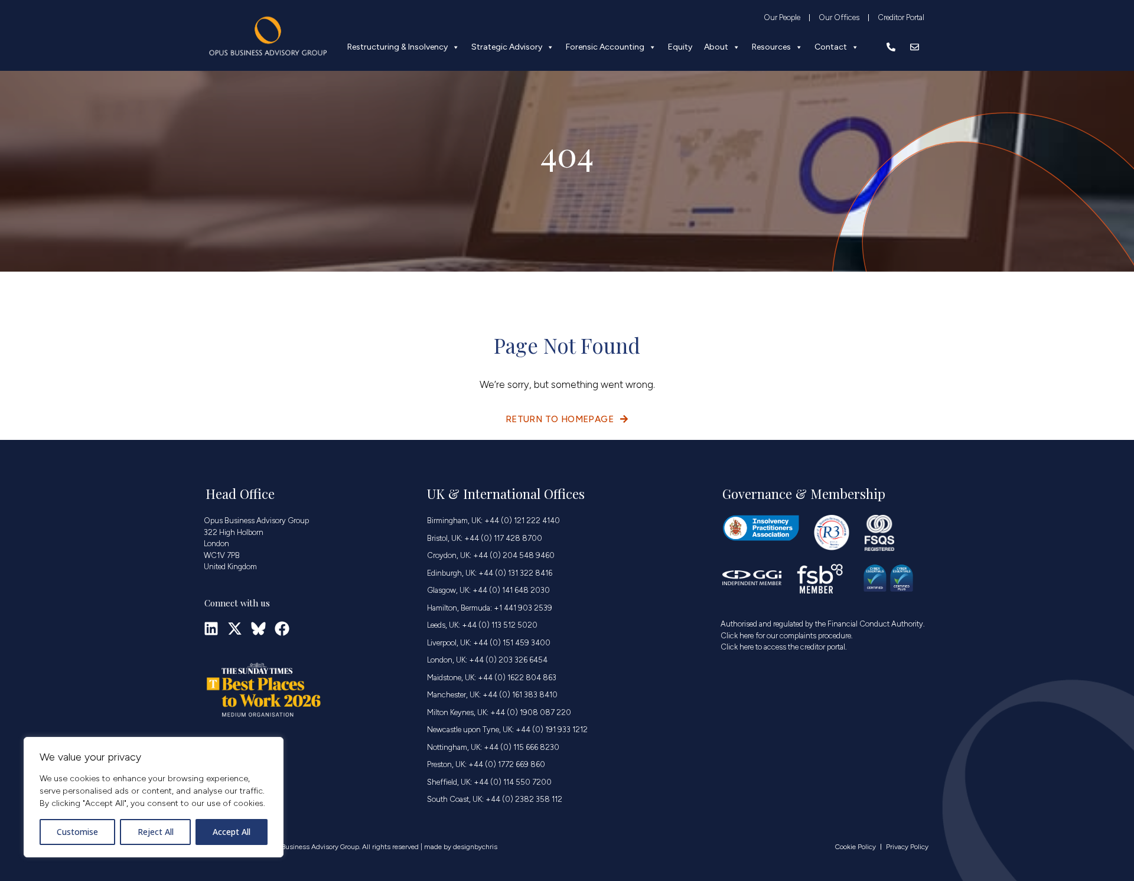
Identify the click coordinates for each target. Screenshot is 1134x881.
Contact (830, 47)
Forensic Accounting (605, 47)
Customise (77, 831)
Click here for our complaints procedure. (787, 635)
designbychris (475, 847)
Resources (771, 47)
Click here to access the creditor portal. (784, 646)
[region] (154, 797)
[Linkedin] (211, 628)
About (716, 47)
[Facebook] (282, 628)
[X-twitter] (234, 628)
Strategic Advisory (506, 47)
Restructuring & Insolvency (397, 47)
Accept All (231, 831)
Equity (680, 47)
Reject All (156, 831)
